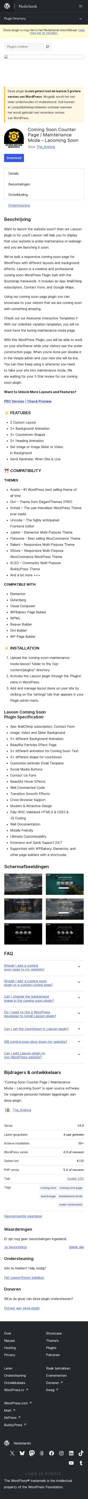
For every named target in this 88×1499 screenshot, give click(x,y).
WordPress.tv (16, 1390)
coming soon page (71, 1187)
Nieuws (9, 1341)
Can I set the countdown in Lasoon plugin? (36, 1029)
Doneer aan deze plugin (22, 1308)
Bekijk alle (76, 1247)
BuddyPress (15, 1425)
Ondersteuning (19, 205)
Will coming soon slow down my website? (35, 1042)
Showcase (54, 1333)
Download (14, 158)
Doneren (54, 1383)
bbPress (12, 1418)
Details (13, 173)
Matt (10, 1410)
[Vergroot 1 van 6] (37, 879)
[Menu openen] (81, 6)
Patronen (53, 1355)
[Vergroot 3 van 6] (37, 904)
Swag (52, 1390)
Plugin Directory (15, 18)
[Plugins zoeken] (47, 47)
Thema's (52, 1341)
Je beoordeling (15, 1247)
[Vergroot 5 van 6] (37, 929)
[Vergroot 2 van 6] (78, 879)
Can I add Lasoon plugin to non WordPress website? (24, 1055)
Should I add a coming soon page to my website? (24, 967)
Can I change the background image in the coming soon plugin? (29, 998)
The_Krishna (45, 147)
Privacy (9, 1355)
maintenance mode (70, 1196)
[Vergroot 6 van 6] (78, 929)
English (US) (76, 1178)
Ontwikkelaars (14, 1383)
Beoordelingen (19, 184)
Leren (8, 1368)
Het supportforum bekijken (24, 1277)
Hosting (10, 1348)
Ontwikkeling (18, 195)
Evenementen (56, 1375)
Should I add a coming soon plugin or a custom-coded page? (28, 983)
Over (7, 1333)
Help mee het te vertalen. (57, 31)
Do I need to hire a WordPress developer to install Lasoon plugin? (30, 1014)
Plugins (51, 1348)
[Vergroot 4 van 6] (78, 904)
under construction (70, 1204)
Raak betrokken (58, 1368)
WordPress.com (18, 1403)
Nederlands (22, 1443)
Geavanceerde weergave (23, 1216)
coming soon (48, 1187)
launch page (48, 1196)
